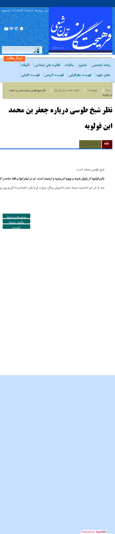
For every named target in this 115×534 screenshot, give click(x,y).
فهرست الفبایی (30, 75)
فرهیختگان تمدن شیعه (80, 30)
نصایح (83, 65)
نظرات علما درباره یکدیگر (66, 90)
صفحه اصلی (22, 30)
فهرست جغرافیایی (79, 75)
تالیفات (25, 65)
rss (11, 30)
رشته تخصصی (101, 65)
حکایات (69, 65)
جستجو (6, 11)
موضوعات (93, 90)
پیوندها (39, 11)
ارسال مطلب (14, 58)
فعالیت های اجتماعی (47, 65)
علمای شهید (103, 75)
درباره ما (29, 11)
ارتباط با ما (17, 11)
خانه (108, 90)
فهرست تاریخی (54, 75)
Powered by (94, 532)
